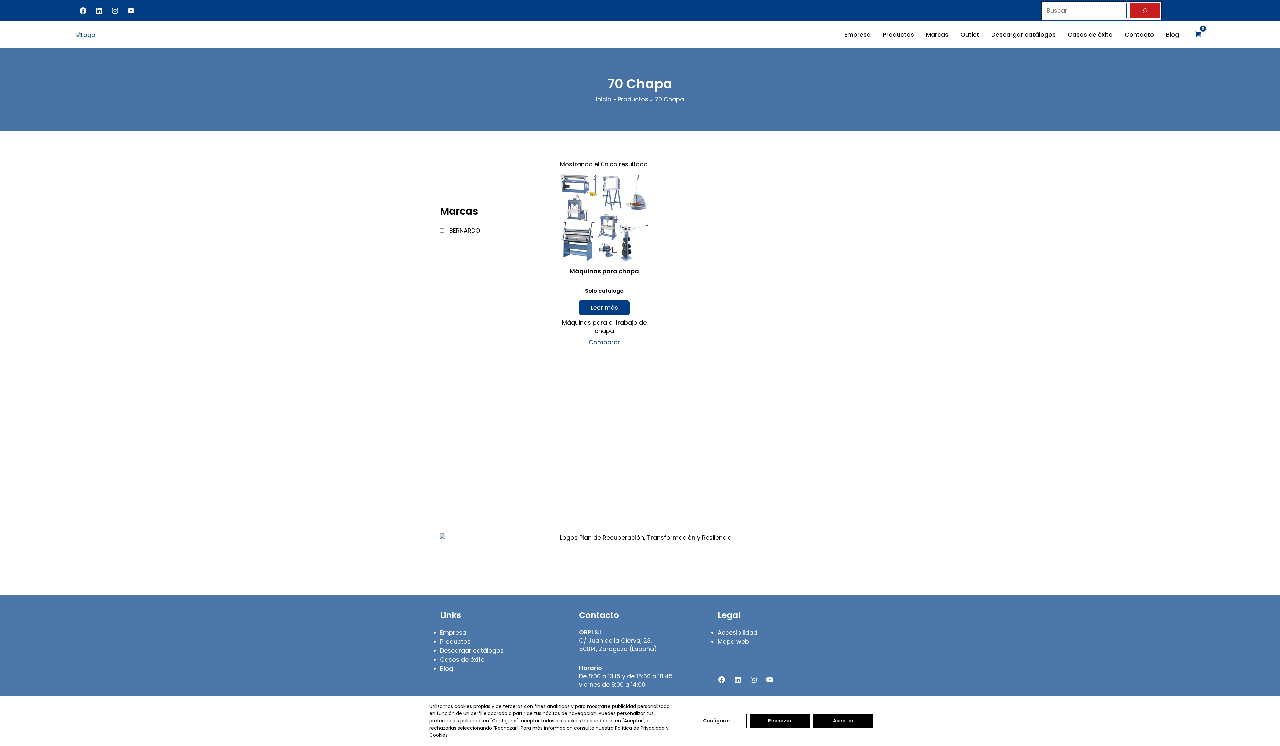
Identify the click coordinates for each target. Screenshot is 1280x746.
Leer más (604, 307)
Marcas (937, 34)
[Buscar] (1145, 10)
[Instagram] (115, 11)
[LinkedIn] (99, 11)
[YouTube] (131, 11)
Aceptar (843, 720)
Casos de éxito (1090, 34)
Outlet (969, 34)
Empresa (857, 34)
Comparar (604, 342)
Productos (898, 34)
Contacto (1139, 34)
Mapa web (733, 641)
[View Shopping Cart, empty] (1198, 34)
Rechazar (780, 720)
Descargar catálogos (1023, 34)
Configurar (716, 720)
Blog (1172, 34)
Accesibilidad (737, 632)
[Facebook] (83, 11)
